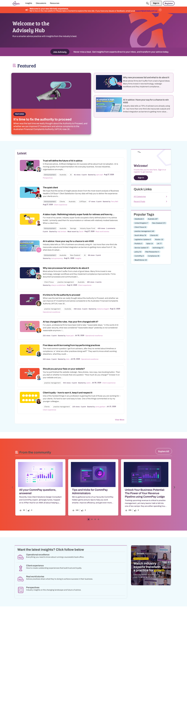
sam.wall (99, 175)
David (81, 231)
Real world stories (102, 231)
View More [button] (119, 420)
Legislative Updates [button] (143, 239)
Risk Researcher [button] (152, 252)
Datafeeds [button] (139, 219)
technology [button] (158, 248)
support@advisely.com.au (146, 11)
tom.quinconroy (57, 258)
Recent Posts (139, 201)
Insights (78, 258)
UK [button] (159, 244)
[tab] (88, 519)
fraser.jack (70, 336)
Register (169, 3)
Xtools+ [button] (159, 239)
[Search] (147, 3)
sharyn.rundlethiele (58, 285)
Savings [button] (73, 228)
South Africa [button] (140, 235)
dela (67, 359)
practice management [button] (65, 282)
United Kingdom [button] (141, 223)
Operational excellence (51, 312)
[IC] (16, 3)
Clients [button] (62, 202)
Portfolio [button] (138, 244)
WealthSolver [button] (141, 260)
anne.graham (100, 407)
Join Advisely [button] (60, 51)
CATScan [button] (82, 202)
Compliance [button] (153, 256)
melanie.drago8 (103, 309)
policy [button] (138, 252)
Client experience (60, 205)
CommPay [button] (139, 256)
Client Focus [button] (49, 282)
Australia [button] (63, 175)
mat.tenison (61, 231)
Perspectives (48, 178)
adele (88, 383)
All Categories (140, 197)
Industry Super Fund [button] (87, 228)
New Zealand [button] (75, 255)
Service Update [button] (142, 248)
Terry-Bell (114, 202)
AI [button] (71, 175)
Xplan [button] (149, 244)
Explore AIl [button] (163, 451)
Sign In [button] (141, 178)
